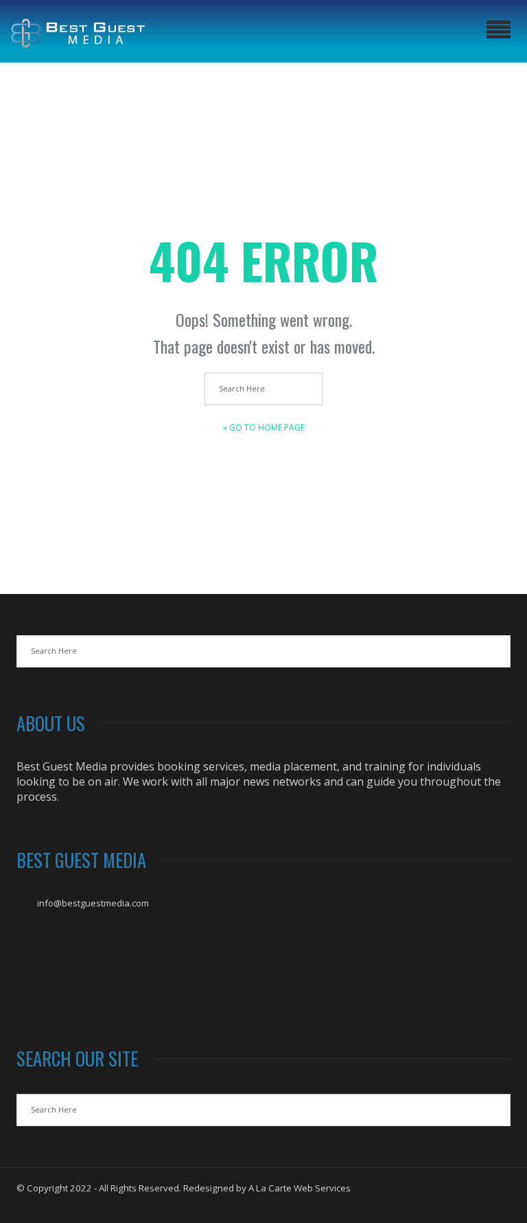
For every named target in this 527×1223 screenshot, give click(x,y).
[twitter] (473, 1199)
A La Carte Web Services (299, 1188)
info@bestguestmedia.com (93, 903)
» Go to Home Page (264, 427)
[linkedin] (498, 1199)
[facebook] (449, 1199)
